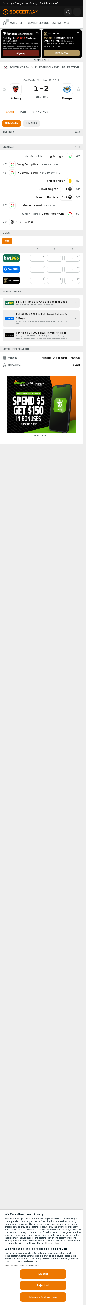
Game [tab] (10, 111)
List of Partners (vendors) (22, 1265)
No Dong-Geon (27, 172)
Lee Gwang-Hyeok (29, 205)
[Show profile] (16, 89)
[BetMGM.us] (11, 280)
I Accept (43, 1274)
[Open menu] (77, 12)
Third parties (52, 1243)
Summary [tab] (11, 123)
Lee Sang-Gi (50, 164)
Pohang (15, 98)
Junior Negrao (31, 214)
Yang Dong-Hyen (28, 164)
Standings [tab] (40, 111)
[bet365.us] (11, 258)
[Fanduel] (11, 269)
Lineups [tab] (31, 123)
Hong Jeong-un (54, 156)
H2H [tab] (23, 111)
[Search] (68, 12)
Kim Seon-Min (34, 156)
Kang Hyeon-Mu (49, 172)
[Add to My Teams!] (4, 89)
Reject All (43, 1285)
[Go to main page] (23, 12)
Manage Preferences (43, 1297)
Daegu (67, 98)
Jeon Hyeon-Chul (53, 214)
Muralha (49, 205)
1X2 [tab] (7, 241)
